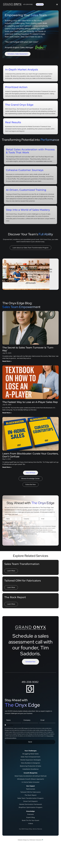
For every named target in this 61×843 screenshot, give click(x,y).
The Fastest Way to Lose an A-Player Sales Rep (30, 402)
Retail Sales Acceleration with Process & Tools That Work (30, 151)
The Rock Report (15, 597)
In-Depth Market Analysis (21, 69)
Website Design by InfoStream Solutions (30, 840)
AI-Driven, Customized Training (26, 189)
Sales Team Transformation (21, 563)
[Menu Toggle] (57, 4)
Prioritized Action (16, 87)
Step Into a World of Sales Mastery (28, 209)
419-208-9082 (28, 4)
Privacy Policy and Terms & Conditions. (46, 533)
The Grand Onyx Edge (19, 104)
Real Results (13, 122)
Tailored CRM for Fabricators (22, 580)
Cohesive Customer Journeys (24, 170)
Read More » (7, 361)
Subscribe (9, 523)
